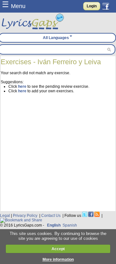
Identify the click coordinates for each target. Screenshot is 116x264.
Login (92, 6)
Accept (58, 249)
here (22, 86)
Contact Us (51, 215)
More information (58, 259)
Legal (5, 215)
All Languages (56, 38)
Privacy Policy (25, 215)
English (54, 225)
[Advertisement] (58, 151)
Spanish (70, 225)
